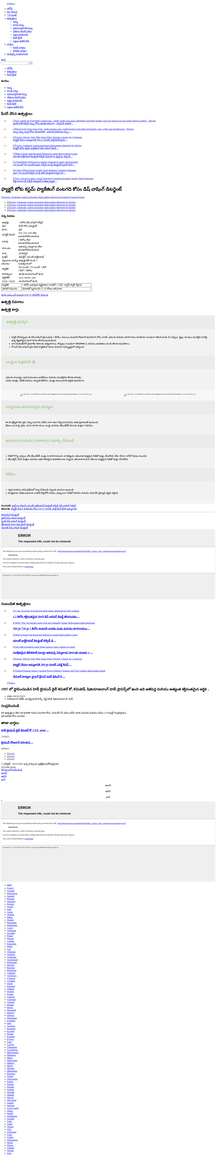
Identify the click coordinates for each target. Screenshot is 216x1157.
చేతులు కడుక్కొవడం (22, 31)
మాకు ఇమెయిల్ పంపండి (12, 295)
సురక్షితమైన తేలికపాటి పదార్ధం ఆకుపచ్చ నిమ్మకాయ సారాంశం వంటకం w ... (53, 652)
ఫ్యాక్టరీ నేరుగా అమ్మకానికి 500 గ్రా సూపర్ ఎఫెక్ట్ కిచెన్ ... (42, 664)
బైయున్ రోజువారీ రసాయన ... (17, 742)
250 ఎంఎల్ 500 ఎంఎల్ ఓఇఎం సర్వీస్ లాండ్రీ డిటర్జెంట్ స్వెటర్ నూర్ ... (44, 164)
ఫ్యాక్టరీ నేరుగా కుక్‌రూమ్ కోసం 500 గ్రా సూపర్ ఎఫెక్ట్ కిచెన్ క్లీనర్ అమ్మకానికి (44, 509)
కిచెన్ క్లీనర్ (17, 38)
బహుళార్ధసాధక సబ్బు (23, 28)
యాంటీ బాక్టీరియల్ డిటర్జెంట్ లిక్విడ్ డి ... (34, 640)
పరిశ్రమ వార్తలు (20, 50)
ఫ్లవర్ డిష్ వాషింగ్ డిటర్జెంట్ (13, 518)
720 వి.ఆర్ (12, 15)
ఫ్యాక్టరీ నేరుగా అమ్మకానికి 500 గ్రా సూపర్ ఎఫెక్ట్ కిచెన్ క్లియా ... (40, 140)
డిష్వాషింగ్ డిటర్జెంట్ (10, 514)
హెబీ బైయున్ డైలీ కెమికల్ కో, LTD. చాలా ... (25, 730)
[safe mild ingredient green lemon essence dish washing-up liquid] (44, 647)
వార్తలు (10, 44)
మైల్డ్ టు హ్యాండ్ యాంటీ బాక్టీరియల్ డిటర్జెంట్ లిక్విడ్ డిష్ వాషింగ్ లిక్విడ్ (44, 505)
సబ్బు (15, 21)
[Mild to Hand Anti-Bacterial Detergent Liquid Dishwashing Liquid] (45, 635)
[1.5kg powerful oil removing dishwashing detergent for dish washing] (46, 611)
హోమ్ (10, 8)
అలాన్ (4, 773)
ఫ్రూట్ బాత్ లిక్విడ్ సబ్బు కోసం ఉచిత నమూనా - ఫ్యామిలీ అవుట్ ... (43, 123)
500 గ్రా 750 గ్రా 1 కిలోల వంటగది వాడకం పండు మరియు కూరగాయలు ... (51, 628)
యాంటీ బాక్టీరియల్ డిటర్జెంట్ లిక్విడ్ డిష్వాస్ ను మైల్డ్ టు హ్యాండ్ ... (43, 156)
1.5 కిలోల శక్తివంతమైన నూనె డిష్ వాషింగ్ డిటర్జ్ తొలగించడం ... (46, 616)
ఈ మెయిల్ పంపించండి (11, 770)
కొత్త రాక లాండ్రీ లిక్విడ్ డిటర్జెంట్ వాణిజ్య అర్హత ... (35, 181)
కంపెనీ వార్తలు (19, 47)
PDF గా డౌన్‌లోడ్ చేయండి (36, 295)
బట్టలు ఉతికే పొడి (21, 41)
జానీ (3, 779)
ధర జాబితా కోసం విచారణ (13, 716)
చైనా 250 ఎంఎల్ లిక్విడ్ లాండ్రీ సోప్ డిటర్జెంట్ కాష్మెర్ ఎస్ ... (39, 173)
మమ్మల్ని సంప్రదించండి (17, 54)
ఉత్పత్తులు (12, 18)
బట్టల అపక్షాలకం (20, 34)
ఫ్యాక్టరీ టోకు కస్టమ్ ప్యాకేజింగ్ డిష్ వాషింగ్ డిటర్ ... (35, 148)
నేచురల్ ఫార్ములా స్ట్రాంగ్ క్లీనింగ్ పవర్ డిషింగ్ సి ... (39, 676)
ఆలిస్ (3, 776)
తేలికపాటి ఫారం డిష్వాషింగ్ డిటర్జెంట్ (17, 524)
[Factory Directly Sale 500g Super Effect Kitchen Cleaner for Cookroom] (47, 659)
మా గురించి (12, 12)
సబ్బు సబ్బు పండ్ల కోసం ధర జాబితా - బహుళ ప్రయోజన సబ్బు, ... (42, 131)
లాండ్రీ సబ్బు (18, 25)
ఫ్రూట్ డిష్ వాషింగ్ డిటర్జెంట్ (13, 521)
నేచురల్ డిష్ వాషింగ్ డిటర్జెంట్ (14, 527)
